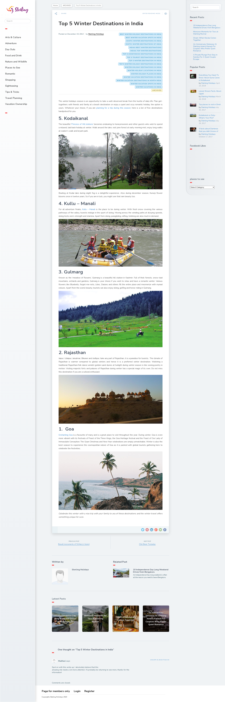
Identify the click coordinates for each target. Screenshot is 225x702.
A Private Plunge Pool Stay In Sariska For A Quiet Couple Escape (205, 57)
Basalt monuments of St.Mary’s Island (73, 544)
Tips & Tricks (12, 91)
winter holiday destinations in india (143, 67)
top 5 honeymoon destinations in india (142, 54)
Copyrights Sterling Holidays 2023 (54, 697)
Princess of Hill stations (82, 124)
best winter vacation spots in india (143, 38)
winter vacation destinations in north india (139, 80)
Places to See (12, 67)
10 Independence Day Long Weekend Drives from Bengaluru (150, 570)
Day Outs (10, 49)
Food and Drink (13, 55)
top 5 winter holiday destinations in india (140, 64)
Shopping (10, 79)
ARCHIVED (67, 5)
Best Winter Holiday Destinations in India (140, 34)
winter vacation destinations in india (142, 77)
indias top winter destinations (145, 51)
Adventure (11, 43)
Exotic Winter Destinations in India (143, 41)
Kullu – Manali (88, 209)
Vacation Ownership (16, 104)
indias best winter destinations (145, 47)
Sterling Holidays (96, 34)
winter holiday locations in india (144, 70)
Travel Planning (13, 98)
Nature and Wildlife (16, 61)
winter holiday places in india (146, 74)
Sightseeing (11, 85)
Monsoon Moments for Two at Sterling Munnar (205, 32)
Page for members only (56, 691)
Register (89, 691)
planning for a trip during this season (113, 107)
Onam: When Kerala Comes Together (204, 39)
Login (77, 691)
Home (55, 5)
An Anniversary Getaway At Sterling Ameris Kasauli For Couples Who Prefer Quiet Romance (205, 47)
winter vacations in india (148, 87)
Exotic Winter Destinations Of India (143, 44)
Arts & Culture (13, 37)
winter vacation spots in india (146, 84)
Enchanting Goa (66, 435)
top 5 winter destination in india (145, 61)
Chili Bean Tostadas (147, 544)
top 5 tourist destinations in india (144, 57)
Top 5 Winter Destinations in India (101, 23)
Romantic (10, 73)
